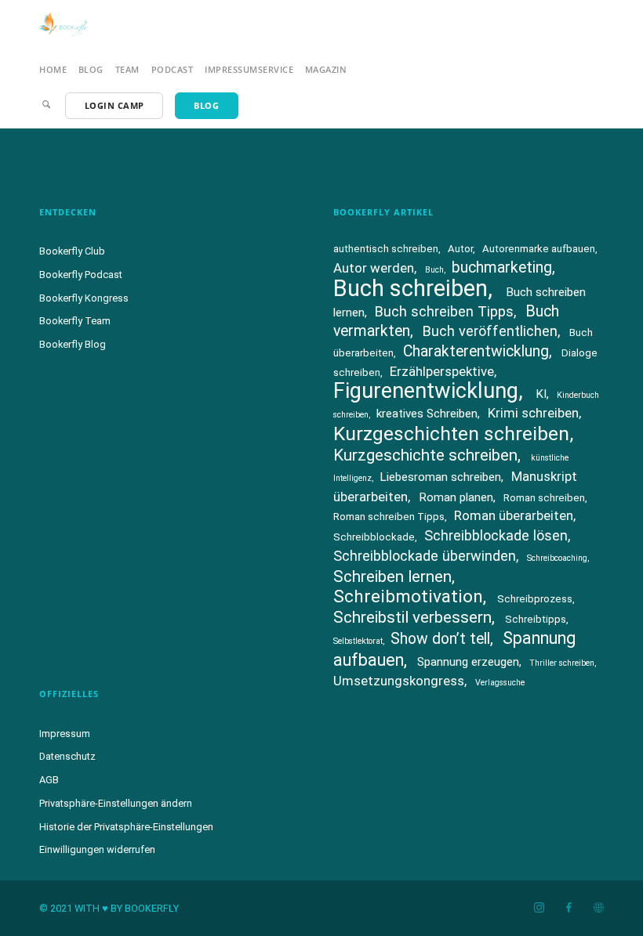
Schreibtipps (535, 619)
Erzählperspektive (442, 371)
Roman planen (456, 497)
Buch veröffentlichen (490, 331)
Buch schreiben (410, 288)
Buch (434, 270)
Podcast (172, 69)
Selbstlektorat (358, 641)
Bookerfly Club (72, 251)
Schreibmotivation (408, 596)
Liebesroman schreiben (440, 477)
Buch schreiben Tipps (444, 311)
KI (541, 394)
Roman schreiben (544, 498)
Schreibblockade (374, 537)
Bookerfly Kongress (84, 298)
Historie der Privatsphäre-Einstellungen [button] (126, 827)
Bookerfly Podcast (80, 274)
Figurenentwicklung (425, 390)
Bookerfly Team (75, 321)
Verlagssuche (500, 683)
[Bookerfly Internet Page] (598, 908)
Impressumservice (249, 69)
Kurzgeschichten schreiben (451, 433)
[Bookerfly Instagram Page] (538, 908)
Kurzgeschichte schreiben (425, 455)
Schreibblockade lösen (496, 535)
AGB (49, 780)
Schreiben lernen (392, 576)
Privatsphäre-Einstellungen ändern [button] (115, 803)
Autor (460, 249)
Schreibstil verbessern (412, 617)
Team (127, 69)
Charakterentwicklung (476, 351)
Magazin (326, 69)
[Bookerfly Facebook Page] (568, 908)
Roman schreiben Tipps (389, 516)
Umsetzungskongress (398, 680)
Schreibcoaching (557, 558)
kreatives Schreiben (427, 414)
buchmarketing (502, 267)
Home (53, 69)
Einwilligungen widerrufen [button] (97, 849)
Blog (91, 69)
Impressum (64, 733)
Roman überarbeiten (513, 515)
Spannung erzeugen (468, 662)
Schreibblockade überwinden (424, 556)
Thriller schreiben (561, 663)
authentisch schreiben (385, 249)
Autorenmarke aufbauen (538, 249)
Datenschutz (67, 756)
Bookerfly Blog (72, 344)
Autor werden (373, 268)
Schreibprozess (534, 599)
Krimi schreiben (533, 413)
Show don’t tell (440, 639)
